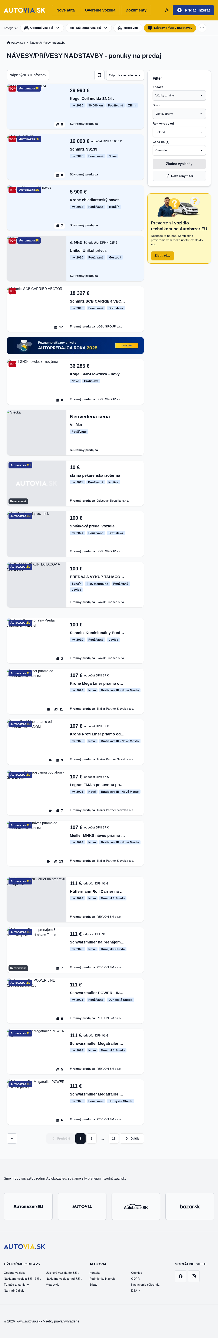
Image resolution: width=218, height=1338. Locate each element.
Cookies (136, 1272)
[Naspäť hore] (12, 1138)
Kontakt (94, 1272)
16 (113, 1138)
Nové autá (65, 10)
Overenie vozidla (100, 10)
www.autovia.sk (28, 1321)
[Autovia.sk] (82, 1206)
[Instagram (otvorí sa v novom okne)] (193, 1276)
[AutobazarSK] (136, 1206)
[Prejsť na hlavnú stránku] (24, 10)
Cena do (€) (161, 142)
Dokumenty (136, 10)
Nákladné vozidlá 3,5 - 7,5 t (22, 1278)
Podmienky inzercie (102, 1278)
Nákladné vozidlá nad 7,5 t (64, 1278)
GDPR (135, 1278)
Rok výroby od (163, 123)
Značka (158, 87)
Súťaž (93, 1284)
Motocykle (52, 1284)
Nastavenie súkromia (145, 1284)
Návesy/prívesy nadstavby (173, 27)
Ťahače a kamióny (16, 1284)
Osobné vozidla (14, 1272)
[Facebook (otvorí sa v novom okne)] (180, 1276)
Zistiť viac (163, 255)
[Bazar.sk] (189, 1206)
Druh (156, 105)
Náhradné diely (14, 1290)
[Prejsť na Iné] (202, 28)
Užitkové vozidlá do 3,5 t (62, 1272)
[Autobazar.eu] (28, 1206)
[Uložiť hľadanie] (99, 75)
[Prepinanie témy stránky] (166, 10)
